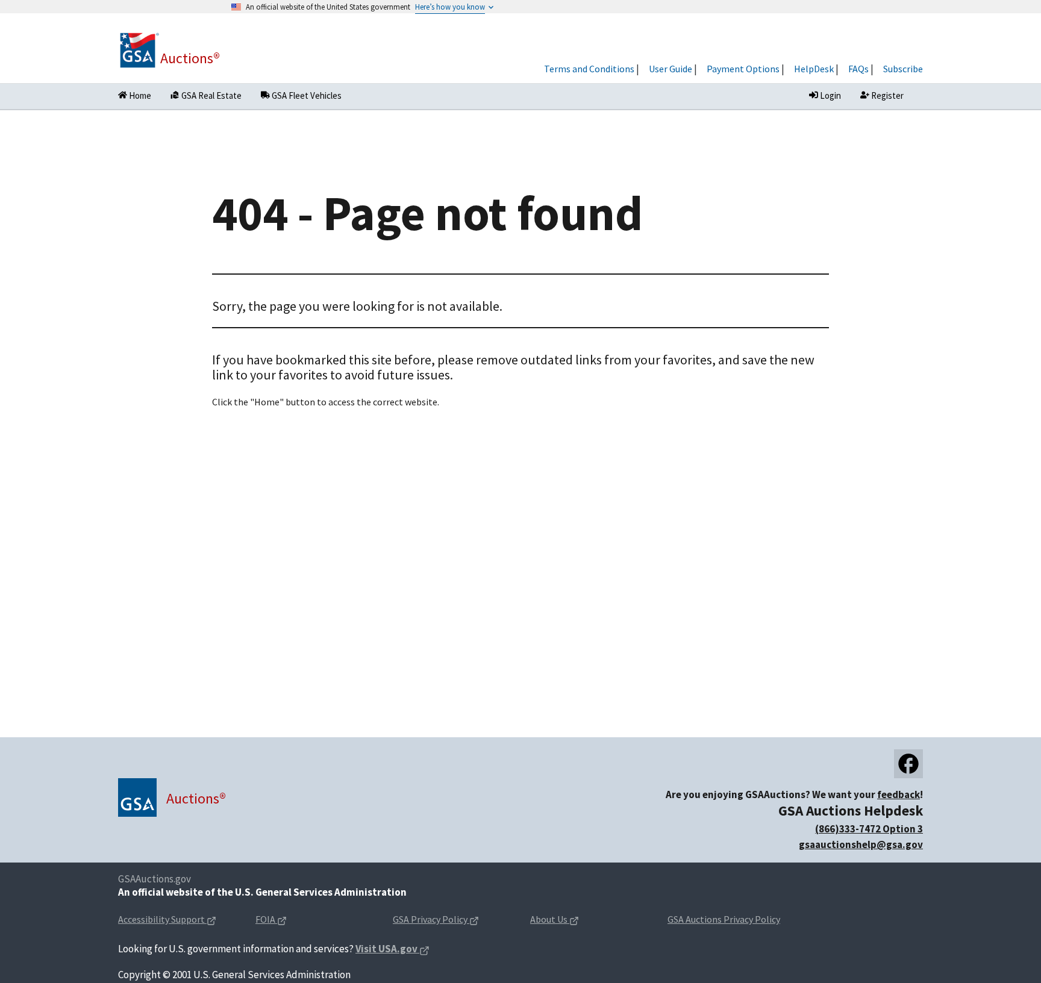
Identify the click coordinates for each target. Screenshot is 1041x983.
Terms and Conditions (589, 68)
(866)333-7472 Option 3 (869, 828)
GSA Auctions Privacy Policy (723, 919)
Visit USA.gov (392, 949)
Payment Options (743, 68)
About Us (573, 920)
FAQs (858, 68)
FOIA (290, 920)
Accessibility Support (177, 920)
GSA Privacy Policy (452, 920)
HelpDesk (814, 68)
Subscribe (903, 68)
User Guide (670, 68)
